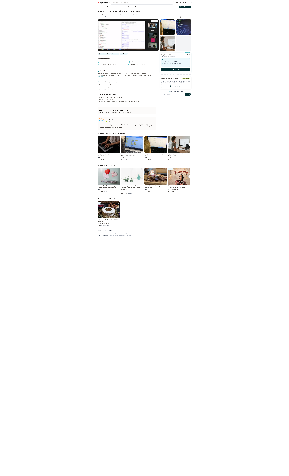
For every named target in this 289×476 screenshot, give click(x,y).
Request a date (176, 86)
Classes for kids (108, 230)
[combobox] (141, 3)
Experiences (101, 6)
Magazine (131, 6)
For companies (123, 6)
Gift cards (108, 6)
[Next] (189, 144)
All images (154, 21)
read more (100, 76)
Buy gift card (175, 69)
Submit (188, 94)
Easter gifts (100, 230)
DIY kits (115, 6)
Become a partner (140, 6)
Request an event (185, 7)
